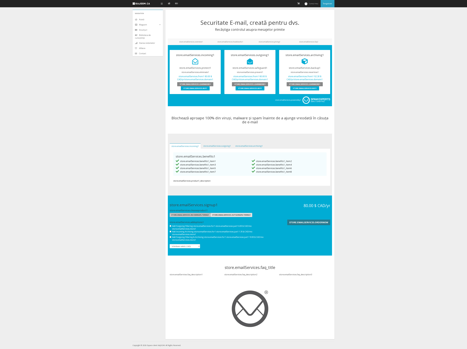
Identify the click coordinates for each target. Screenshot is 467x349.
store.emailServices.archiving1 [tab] (249, 146)
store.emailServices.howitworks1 (230, 42)
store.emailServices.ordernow (308, 222)
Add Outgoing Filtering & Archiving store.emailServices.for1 (218, 238)
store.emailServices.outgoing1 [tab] (217, 146)
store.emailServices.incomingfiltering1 (190, 215)
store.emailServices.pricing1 (269, 42)
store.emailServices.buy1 (195, 88)
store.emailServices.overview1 (191, 42)
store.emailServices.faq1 (308, 42)
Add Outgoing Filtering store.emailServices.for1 (212, 227)
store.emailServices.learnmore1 (195, 84)
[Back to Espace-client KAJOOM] (169, 3)
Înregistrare (327, 3)
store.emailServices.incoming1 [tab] (185, 146)
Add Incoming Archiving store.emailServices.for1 (212, 233)
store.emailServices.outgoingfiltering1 (231, 215)
